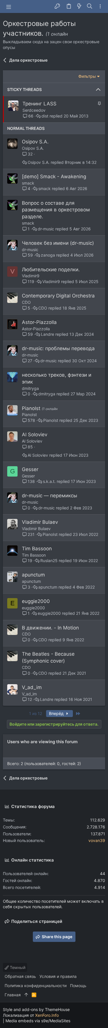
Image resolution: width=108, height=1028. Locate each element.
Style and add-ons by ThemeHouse (36, 1009)
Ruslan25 (49, 561)
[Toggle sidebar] (100, 6)
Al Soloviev (34, 434)
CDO (26, 302)
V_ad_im (32, 687)
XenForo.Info (47, 1015)
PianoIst (32, 408)
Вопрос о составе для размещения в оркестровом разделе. (56, 210)
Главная (13, 994)
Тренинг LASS (39, 104)
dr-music (46, 229)
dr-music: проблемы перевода (58, 348)
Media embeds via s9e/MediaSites (37, 1020)
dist (44, 116)
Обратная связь (20, 976)
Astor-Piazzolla (39, 322)
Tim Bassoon (37, 548)
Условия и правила (58, 976)
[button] (8, 6)
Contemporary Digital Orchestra (58, 296)
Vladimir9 (30, 275)
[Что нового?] (79, 6)
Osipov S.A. (35, 142)
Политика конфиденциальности (36, 985)
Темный (17, 967)
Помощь (78, 985)
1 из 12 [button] (35, 713)
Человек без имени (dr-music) (58, 243)
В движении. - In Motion (50, 628)
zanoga (48, 255)
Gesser (30, 469)
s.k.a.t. (49, 481)
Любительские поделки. (51, 269)
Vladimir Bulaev (40, 522)
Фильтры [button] (87, 76)
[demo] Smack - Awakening (54, 176)
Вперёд (57, 713)
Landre (47, 334)
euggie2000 (36, 601)
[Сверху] (26, 994)
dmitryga (30, 388)
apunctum (33, 575)
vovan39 (96, 840)
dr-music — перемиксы (49, 495)
